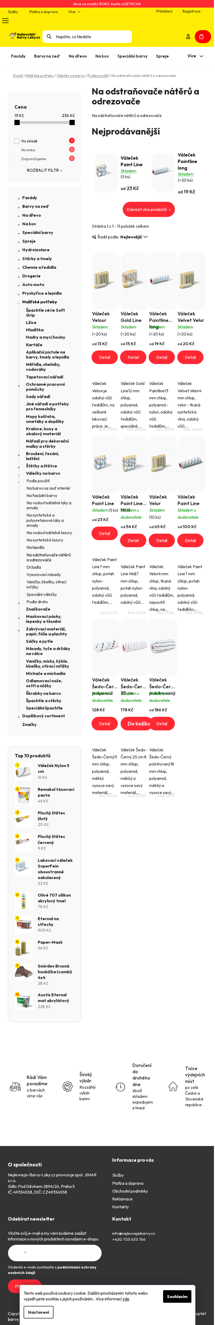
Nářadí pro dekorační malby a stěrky (47, 443)
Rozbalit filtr (43, 170)
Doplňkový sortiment (43, 715)
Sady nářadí (38, 396)
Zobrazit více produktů (147, 209)
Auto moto (33, 284)
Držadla (33, 567)
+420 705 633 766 (129, 1239)
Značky (29, 724)
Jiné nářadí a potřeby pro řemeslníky (47, 406)
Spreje (29, 241)
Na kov (29, 223)
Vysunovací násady (43, 574)
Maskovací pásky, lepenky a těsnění (43, 619)
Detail (104, 357)
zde (125, 1298)
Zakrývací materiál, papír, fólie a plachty (46, 631)
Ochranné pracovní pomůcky (45, 387)
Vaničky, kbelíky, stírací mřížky (46, 584)
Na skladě (47, 141)
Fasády (29, 197)
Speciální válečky (41, 594)
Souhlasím (177, 1296)
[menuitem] (19, 56)
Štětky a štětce (41, 465)
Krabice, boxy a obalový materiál (43, 431)
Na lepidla (35, 547)
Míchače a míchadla (45, 673)
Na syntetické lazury (44, 540)
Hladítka (35, 329)
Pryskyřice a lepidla (42, 293)
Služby (13, 11)
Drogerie (31, 275)
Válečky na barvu (43, 473)
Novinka (47, 150)
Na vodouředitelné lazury (49, 532)
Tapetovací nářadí (44, 376)
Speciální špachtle (44, 708)
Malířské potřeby (39, 301)
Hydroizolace (36, 249)
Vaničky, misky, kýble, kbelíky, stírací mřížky (47, 663)
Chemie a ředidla (39, 267)
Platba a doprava (43, 11)
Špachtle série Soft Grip (45, 313)
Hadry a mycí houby (45, 337)
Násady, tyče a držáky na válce (48, 651)
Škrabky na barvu (43, 693)
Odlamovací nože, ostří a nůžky (44, 683)
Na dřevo (31, 215)
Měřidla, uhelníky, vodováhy (43, 367)
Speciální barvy (37, 232)
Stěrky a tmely (37, 258)
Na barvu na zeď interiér (48, 488)
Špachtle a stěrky (43, 700)
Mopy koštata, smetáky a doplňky (45, 419)
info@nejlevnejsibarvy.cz (133, 1233)
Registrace (192, 11)
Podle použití (38, 480)
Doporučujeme (47, 158)
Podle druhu (37, 601)
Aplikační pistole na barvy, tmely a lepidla (47, 354)
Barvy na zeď (35, 206)
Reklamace (122, 1198)
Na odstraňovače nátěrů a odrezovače (48, 557)
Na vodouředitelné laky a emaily (48, 505)
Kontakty (120, 1206)
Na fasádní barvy (41, 495)
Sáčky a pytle (39, 641)
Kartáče (34, 344)
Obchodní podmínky (130, 1191)
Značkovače (38, 609)
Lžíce (31, 322)
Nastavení (38, 1312)
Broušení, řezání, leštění (42, 456)
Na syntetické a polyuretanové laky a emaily (45, 520)
